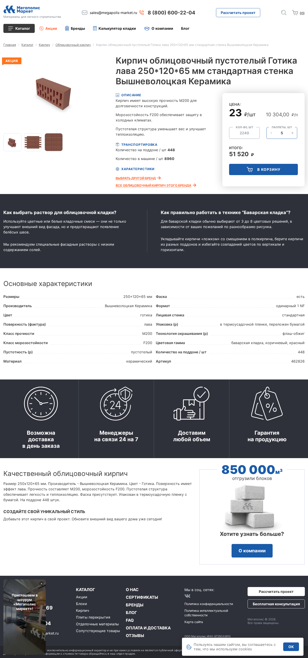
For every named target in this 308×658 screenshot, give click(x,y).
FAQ (130, 620)
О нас (132, 589)
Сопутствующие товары (98, 630)
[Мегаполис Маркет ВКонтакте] (187, 596)
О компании (162, 28)
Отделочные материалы (97, 624)
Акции (51, 28)
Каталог (85, 589)
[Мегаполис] (32, 10)
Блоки (81, 603)
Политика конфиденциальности (208, 604)
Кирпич (82, 610)
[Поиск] (283, 12)
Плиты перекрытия (93, 617)
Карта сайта (193, 622)
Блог (185, 28)
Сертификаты (142, 597)
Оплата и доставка (148, 628)
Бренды (78, 28)
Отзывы (135, 635)
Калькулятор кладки (117, 28)
